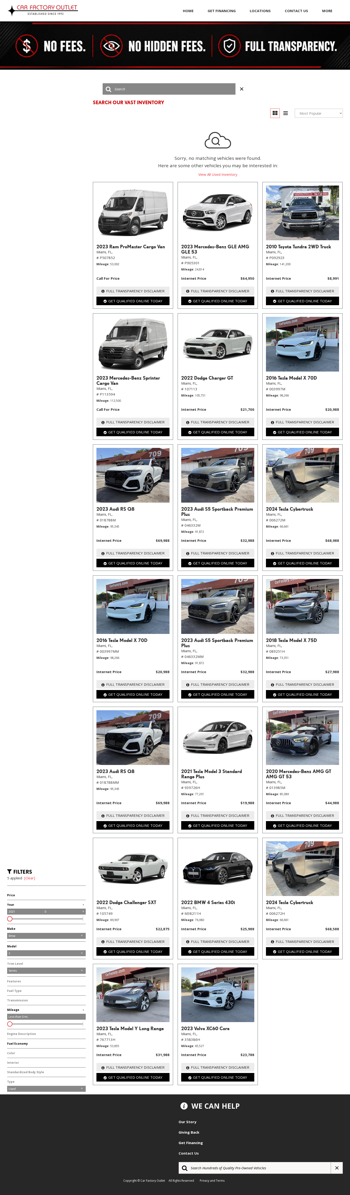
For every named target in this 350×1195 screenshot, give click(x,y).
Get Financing (222, 10)
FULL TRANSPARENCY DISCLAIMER (135, 291)
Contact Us (296, 10)
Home (188, 10)
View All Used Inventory (217, 174)
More (327, 10)
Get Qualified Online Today (135, 301)
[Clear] (29, 878)
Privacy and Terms (213, 1181)
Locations (260, 10)
